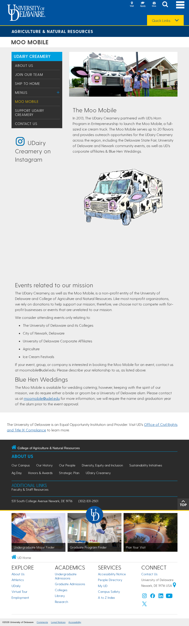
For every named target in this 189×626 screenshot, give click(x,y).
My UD (102, 586)
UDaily (16, 586)
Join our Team (29, 74)
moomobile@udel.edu (42, 398)
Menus (21, 92)
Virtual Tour (19, 591)
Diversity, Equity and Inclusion (102, 465)
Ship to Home (27, 83)
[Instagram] (144, 597)
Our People (67, 465)
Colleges (61, 590)
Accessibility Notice (112, 574)
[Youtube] (169, 597)
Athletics (18, 580)
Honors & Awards (40, 473)
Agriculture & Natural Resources (52, 31)
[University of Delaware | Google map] (174, 585)
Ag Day (17, 473)
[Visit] (131, 4)
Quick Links (161, 20)
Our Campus (21, 465)
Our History (44, 465)
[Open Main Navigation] (180, 4)
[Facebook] (152, 597)
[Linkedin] (161, 597)
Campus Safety (109, 591)
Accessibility (74, 622)
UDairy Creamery (32, 56)
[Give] (154, 4)
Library (60, 596)
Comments (42, 622)
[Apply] (142, 4)
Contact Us (26, 124)
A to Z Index (106, 597)
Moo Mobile (27, 101)
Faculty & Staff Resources (30, 489)
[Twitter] (144, 605)
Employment (20, 597)
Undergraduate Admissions (66, 576)
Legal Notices (58, 622)
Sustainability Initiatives (145, 465)
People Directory (110, 580)
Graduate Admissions (70, 584)
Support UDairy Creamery (29, 112)
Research (61, 602)
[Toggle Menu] (58, 92)
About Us (24, 65)
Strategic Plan (69, 473)
